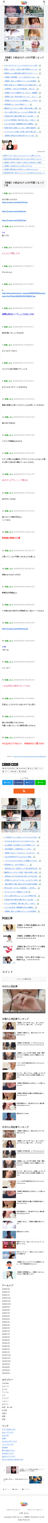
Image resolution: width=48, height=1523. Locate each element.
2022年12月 (6, 1355)
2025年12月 (6, 1298)
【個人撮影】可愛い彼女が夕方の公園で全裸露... (21, 884)
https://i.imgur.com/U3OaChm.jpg (15, 629)
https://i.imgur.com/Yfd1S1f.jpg (14, 220)
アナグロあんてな (8, 1429)
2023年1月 (6, 1352)
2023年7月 (6, 1334)
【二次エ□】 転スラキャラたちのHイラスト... (20, 841)
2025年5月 (6, 1319)
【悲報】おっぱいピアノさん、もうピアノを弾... (21, 880)
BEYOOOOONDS (9, 768)
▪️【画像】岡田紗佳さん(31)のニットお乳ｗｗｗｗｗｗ (20, 169)
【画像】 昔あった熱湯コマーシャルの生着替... (20, 81)
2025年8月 (6, 1310)
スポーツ (5, 1401)
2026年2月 (6, 1292)
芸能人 (16, 764)
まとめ (4, 1389)
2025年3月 (6, 1325)
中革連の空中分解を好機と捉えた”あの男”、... (20, 116)
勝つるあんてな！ (8, 1450)
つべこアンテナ (8, 1444)
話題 (3, 1419)
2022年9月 (6, 1364)
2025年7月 (6, 1313)
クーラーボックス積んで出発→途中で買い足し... (21, 132)
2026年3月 (6, 1289)
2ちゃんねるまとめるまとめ (12, 1459)
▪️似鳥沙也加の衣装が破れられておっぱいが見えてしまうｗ (22, 159)
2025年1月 (6, 1331)
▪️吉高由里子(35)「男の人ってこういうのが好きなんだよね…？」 (23, 173)
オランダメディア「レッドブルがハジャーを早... (21, 65)
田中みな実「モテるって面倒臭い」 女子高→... (20, 888)
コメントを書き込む (24, 979)
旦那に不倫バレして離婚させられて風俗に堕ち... (21, 85)
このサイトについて (13, 1510)
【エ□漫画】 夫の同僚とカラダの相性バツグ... (20, 845)
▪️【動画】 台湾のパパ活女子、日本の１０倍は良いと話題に (22, 162)
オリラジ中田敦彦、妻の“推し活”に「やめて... (20, 120)
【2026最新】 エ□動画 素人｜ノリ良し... (18, 849)
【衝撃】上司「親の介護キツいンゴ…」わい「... (21, 96)
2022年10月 (6, 1361)
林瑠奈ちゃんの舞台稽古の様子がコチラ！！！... (21, 73)
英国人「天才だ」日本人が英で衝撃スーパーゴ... (21, 69)
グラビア (5, 1398)
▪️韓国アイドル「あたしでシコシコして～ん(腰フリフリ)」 (21, 155)
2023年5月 (6, 1340)
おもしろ (5, 1386)
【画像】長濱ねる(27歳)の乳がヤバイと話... (19, 135)
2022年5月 (6, 1373)
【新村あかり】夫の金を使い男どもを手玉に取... (21, 876)
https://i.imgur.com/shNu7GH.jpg (15, 202)
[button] (43, 706)
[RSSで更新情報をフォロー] (24, 791)
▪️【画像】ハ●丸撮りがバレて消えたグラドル (17, 166)
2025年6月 (6, 1316)
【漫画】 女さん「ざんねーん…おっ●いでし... (20, 853)
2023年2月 (6, 1349)
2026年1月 (6, 1295)
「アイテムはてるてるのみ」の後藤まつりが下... (21, 861)
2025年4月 (6, 1322)
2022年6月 (6, 1370)
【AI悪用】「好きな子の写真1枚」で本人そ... (20, 89)
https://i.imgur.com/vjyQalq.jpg (14, 211)
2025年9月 (6, 1307)
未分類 (4, 1410)
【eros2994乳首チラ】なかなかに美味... (18, 857)
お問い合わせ (24, 1513)
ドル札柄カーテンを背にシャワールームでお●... (21, 837)
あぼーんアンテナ (8, 1456)
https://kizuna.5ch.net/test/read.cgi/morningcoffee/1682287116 (30, 756)
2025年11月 (6, 1301)
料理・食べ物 (7, 1407)
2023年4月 (6, 1343)
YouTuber (5, 1383)
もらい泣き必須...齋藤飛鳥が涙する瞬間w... (19, 124)
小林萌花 (23, 771)
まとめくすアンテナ (9, 1441)
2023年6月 (6, 1337)
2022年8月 (6, 1367)
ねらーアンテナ (8, 1432)
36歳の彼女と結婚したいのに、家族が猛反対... (20, 128)
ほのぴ (32, 768)
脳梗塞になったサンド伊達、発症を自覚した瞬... (21, 108)
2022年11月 (6, 1358)
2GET (4, 1438)
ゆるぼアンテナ (8, 1453)
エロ (3, 1395)
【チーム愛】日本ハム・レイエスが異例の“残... (20, 112)
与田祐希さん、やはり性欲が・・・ (16, 104)
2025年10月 (6, 1304)
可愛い (15, 771)
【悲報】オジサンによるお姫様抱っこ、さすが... (21, 100)
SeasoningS (22, 768)
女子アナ (5, 1404)
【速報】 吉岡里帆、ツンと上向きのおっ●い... (20, 77)
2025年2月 (6, 1328)
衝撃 (3, 1416)
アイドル (7, 764)
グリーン (7, 771)
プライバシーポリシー (35, 1510)
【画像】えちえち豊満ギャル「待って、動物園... (21, 93)
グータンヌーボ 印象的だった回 (16, 892)
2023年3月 (6, 1346)
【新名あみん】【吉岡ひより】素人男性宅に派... (21, 868)
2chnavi (5, 1447)
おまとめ (5, 1435)
